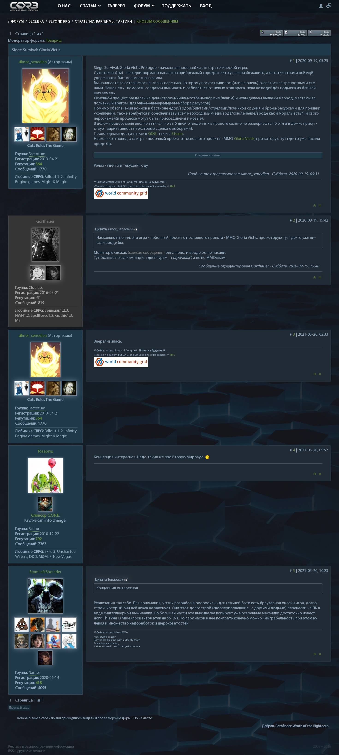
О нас (64, 6)
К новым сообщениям (157, 22)
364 (39, 164)
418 (39, 683)
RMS (172, 186)
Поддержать (176, 6)
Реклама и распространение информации (41, 747)
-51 (38, 298)
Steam (177, 134)
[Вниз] (320, 207)
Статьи (88, 6)
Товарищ (54, 41)
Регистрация (328, 5)
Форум (142, 6)
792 (39, 539)
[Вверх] (314, 207)
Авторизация (320, 5)
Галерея (116, 6)
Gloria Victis (244, 139)
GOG (152, 134)
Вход (206, 6)
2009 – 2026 (322, 747)
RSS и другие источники (26, 751)
